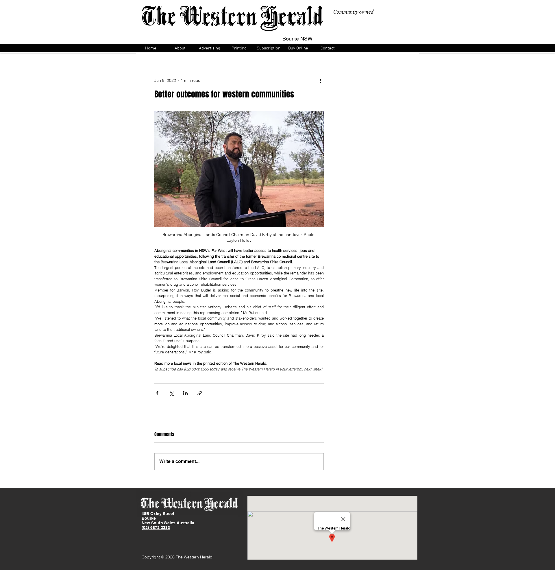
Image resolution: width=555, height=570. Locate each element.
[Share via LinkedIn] (185, 393)
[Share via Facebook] (157, 393)
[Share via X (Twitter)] (171, 393)
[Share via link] (199, 393)
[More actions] (320, 80)
